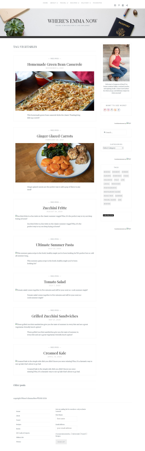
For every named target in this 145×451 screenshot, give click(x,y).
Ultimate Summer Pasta (55, 244)
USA (119, 200)
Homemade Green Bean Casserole (54, 64)
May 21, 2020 (55, 320)
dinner (125, 172)
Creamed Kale (54, 353)
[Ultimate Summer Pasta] (54, 256)
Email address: (60, 424)
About (53, 3)
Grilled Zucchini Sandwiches (55, 316)
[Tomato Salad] (51, 290)
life (122, 180)
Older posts (19, 385)
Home (45, 3)
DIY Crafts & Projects (23, 433)
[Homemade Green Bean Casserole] (54, 110)
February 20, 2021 (55, 140)
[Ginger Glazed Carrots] (54, 182)
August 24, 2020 (55, 211)
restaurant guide (112, 192)
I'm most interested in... (63, 434)
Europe (107, 176)
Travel (63, 3)
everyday (117, 176)
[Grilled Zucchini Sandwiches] (54, 327)
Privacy (18, 442)
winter (107, 203)
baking (107, 172)
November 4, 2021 (55, 68)
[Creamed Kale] (54, 364)
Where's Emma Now (72, 20)
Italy (116, 180)
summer (118, 195)
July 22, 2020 (54, 248)
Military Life (20, 437)
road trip (108, 195)
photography (110, 187)
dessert (116, 172)
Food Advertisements (119, 123)
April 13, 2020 (55, 357)
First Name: (59, 415)
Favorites (97, 3)
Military (85, 3)
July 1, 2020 (55, 285)
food (126, 176)
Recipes (73, 3)
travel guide (110, 200)
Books (18, 429)
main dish (116, 184)
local (106, 184)
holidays (108, 180)
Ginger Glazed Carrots (55, 136)
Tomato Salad (55, 281)
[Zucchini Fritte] (54, 219)
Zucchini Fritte (55, 207)
